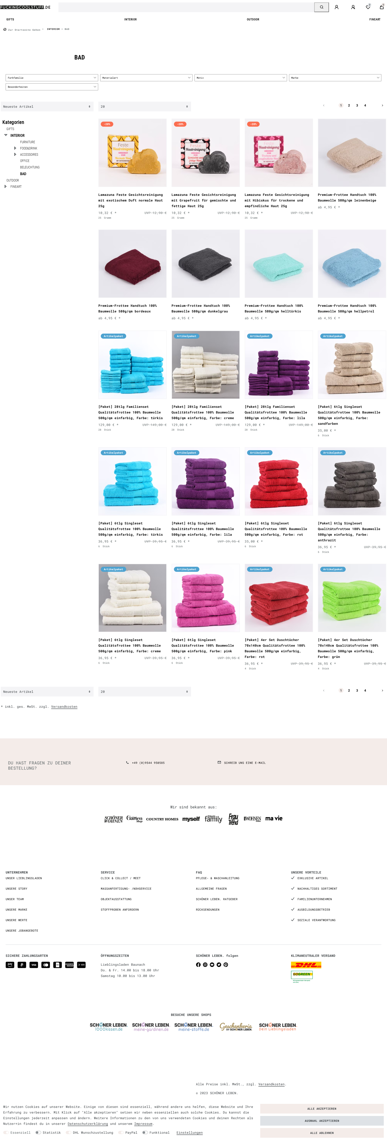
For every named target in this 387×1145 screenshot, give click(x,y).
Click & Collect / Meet (121, 878)
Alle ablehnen (322, 1133)
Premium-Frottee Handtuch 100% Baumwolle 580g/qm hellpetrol (347, 308)
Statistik (52, 1132)
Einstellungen (190, 1132)
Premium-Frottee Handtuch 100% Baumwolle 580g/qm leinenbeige (347, 197)
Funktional (160, 1132)
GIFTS (10, 19)
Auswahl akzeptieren (322, 1121)
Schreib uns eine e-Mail (245, 763)
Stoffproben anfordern (120, 909)
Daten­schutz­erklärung (88, 1123)
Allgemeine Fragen (211, 888)
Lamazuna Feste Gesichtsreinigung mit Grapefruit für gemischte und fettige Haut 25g (204, 200)
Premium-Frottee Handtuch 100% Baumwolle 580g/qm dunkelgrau (201, 308)
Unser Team (15, 899)
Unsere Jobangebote (22, 930)
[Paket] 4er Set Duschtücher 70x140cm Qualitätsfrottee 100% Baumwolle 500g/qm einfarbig (275, 648)
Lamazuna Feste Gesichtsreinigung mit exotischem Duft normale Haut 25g (130, 200)
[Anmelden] (337, 7)
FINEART (375, 19)
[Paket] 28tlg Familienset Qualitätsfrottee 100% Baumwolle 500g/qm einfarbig (130, 412)
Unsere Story (16, 888)
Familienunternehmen (315, 899)
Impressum (143, 1123)
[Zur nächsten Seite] (378, 105)
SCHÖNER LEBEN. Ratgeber (217, 899)
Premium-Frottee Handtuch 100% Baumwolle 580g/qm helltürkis (274, 308)
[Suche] (321, 7)
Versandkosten (64, 706)
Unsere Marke (16, 909)
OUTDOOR (253, 19)
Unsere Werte (16, 920)
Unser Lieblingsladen (24, 878)
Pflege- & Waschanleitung (217, 878)
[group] (132, 153)
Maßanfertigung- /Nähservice (126, 888)
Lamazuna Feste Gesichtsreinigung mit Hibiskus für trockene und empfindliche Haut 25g (277, 200)
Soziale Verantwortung (317, 920)
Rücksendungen (208, 909)
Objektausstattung (116, 899)
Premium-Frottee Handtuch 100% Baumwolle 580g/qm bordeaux (127, 308)
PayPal (131, 1132)
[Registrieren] (353, 7)
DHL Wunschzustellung (93, 1132)
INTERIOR (130, 19)
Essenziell (20, 1132)
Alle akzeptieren (321, 1109)
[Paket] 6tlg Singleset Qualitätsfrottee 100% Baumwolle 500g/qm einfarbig (349, 415)
